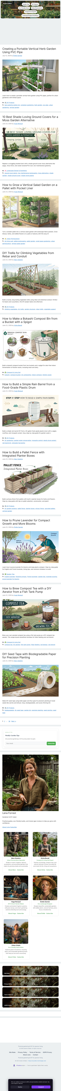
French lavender (32, 576)
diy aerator (16, 644)
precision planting (37, 710)
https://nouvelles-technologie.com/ (37, 1060)
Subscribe (51, 743)
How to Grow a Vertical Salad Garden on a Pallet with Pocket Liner (29, 186)
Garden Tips (26, 4)
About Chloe (12, 957)
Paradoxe (19, 1065)
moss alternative (43, 173)
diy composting (26, 375)
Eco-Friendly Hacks (24, 8)
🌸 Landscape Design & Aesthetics (16, 170)
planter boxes (30, 508)
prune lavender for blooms (10, 579)
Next (13, 721)
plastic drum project (49, 440)
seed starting (48, 710)
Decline (20, 1087)
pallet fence (21, 508)
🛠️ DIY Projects (9, 102)
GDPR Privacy (47, 1052)
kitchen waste (47, 375)
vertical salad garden (18, 243)
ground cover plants (11, 173)
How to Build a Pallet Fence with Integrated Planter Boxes (23, 454)
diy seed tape (19, 710)
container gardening (27, 105)
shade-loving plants (27, 175)
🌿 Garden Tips (9, 574)
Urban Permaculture (37, 8)
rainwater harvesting (18, 443)
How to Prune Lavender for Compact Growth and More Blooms (26, 522)
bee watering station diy (12, 105)
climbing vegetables (11, 309)
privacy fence (39, 508)
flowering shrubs (21, 576)
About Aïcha (41, 870)
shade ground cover (14, 175)
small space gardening (43, 241)
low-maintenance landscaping (27, 173)
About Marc (12, 870)
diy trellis (21, 309)
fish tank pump (25, 644)
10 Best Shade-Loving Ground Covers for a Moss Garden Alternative (30, 118)
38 (9, 721)
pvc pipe (45, 105)
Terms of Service (35, 1052)
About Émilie (41, 913)
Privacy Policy (22, 1052)
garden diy (27, 710)
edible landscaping (20, 241)
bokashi (7, 375)
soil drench (51, 644)
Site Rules (12, 1052)
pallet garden (31, 241)
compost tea (8, 644)
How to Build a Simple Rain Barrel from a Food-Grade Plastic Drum (28, 385)
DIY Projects (35, 4)
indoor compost (37, 375)
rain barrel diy (6, 443)
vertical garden (14, 107)
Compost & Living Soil (30, 11)
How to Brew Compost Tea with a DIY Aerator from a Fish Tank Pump (26, 590)
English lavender (10, 576)
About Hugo (12, 913)
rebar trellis (39, 309)
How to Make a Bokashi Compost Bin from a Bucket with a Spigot (29, 320)
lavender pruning (51, 576)
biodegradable (9, 710)
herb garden (38, 105)
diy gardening (9, 440)
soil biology (43, 644)
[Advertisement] (30, 31)
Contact (35, 1055)
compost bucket (15, 375)
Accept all (41, 1087)
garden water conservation (22, 440)
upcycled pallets (50, 508)
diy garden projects (11, 508)
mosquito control (37, 440)
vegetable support (50, 309)
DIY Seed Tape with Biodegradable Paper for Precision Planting (29, 655)
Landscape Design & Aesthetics (30, 15)
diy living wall (9, 241)
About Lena (6, 827)
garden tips (41, 576)
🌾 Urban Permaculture (12, 239)
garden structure (30, 309)
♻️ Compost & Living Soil (12, 372)
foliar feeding (35, 644)
